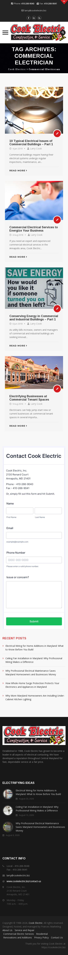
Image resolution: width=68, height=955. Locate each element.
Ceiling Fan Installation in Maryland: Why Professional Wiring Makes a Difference (33, 660)
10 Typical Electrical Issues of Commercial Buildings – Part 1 (31, 142)
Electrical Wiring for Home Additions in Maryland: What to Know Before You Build (34, 647)
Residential (42, 933)
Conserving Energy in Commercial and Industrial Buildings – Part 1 (33, 317)
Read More (17, 170)
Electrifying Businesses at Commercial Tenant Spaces (29, 398)
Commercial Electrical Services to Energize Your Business (33, 229)
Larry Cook (36, 148)
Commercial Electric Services (18, 933)
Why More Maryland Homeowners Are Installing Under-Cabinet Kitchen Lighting (35, 697)
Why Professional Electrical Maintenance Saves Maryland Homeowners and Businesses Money (30, 672)
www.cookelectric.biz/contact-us (24, 881)
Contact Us (57, 937)
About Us (7, 930)
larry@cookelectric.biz (35, 10)
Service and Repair (24, 930)
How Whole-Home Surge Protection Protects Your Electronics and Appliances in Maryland (32, 685)
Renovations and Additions (17, 937)
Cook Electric (36, 922)
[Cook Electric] (34, 32)
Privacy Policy (41, 937)
